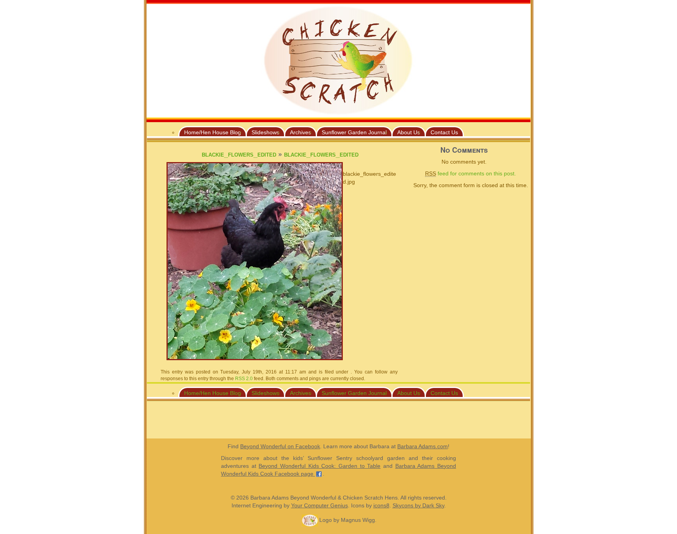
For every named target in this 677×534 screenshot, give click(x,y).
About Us (408, 132)
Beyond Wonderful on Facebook (280, 446)
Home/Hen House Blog (212, 132)
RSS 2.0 (244, 378)
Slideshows (265, 132)
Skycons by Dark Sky (418, 505)
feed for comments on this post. (470, 173)
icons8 (381, 505)
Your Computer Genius (319, 505)
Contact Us (444, 132)
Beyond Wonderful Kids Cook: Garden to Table (319, 466)
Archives (300, 132)
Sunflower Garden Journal (354, 132)
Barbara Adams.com (422, 446)
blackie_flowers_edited (239, 154)
